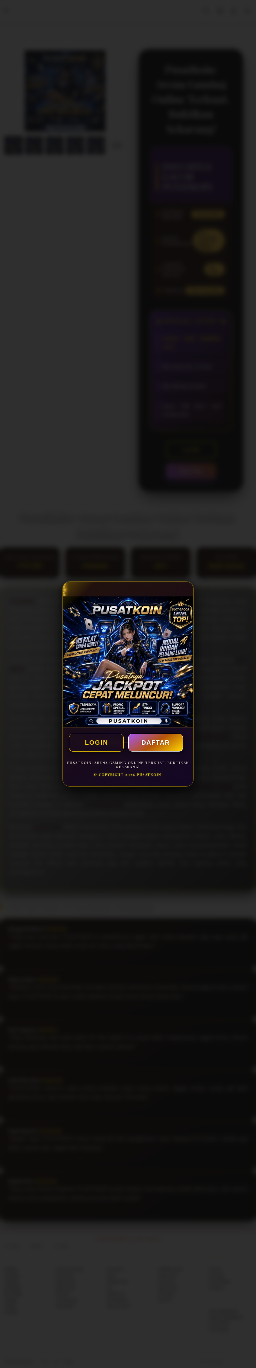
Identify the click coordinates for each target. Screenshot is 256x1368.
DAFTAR (155, 742)
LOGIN (96, 742)
